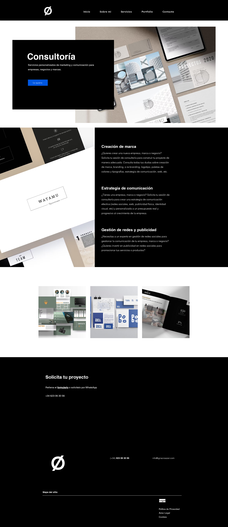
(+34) (113, 458)
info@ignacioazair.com (163, 458)
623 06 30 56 (122, 458)
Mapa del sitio (50, 492)
